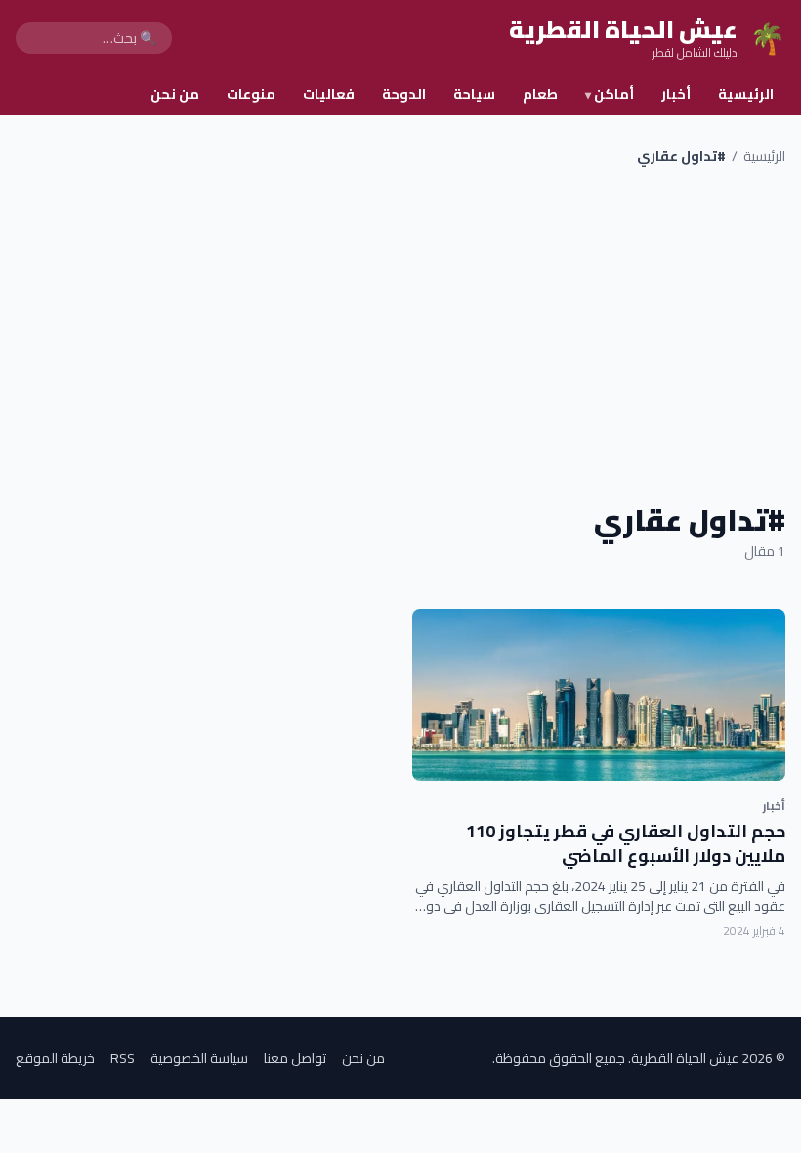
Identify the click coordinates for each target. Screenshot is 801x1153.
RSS (122, 1058)
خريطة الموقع (55, 1058)
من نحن (174, 94)
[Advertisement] (400, 334)
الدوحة (404, 94)
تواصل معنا (295, 1058)
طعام (540, 94)
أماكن (609, 94)
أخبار (676, 94)
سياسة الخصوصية (199, 1058)
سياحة (474, 94)
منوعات (251, 94)
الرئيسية (746, 94)
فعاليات (329, 94)
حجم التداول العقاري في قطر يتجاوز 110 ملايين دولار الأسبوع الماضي (625, 843)
